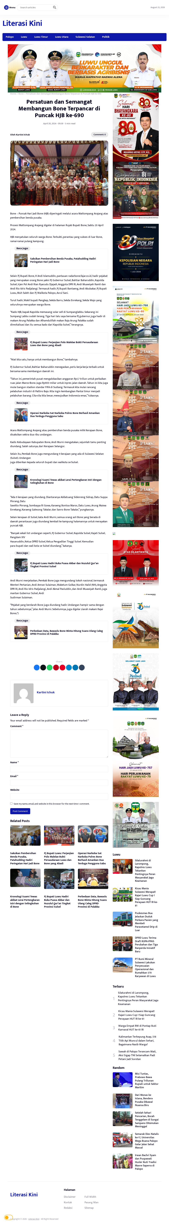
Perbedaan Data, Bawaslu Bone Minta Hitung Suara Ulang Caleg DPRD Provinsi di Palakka (66, 632)
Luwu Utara (61, 37)
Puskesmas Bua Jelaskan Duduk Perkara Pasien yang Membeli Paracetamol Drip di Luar (146, 922)
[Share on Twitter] (43, 667)
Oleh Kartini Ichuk (20, 134)
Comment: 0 (100, 134)
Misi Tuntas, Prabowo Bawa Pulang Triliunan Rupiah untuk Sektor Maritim (146, 1081)
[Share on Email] (56, 667)
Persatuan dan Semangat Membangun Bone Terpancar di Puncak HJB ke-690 (59, 108)
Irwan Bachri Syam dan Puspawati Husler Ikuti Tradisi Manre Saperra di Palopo (145, 1162)
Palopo (10, 37)
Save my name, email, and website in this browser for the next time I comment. (51, 804)
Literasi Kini (22, 23)
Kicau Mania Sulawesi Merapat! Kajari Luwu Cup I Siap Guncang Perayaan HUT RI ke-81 (146, 897)
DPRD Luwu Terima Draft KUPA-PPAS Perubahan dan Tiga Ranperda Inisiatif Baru (146, 945)
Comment (16, 726)
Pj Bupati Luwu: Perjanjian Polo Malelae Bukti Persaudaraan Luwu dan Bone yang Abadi (64, 344)
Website (14, 790)
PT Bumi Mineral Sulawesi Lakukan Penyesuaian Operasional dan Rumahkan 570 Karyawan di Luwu (145, 967)
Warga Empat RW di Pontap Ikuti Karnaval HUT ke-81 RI (137, 1028)
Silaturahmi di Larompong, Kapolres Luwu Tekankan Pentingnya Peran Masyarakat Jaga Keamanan (145, 870)
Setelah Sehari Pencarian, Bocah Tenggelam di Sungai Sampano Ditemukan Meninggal (147, 1120)
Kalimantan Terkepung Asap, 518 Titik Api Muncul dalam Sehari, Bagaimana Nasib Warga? (137, 1040)
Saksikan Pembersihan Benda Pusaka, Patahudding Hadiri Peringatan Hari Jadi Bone (63, 260)
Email (14, 776)
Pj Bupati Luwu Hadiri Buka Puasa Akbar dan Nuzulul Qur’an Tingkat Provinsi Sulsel (64, 565)
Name (14, 762)
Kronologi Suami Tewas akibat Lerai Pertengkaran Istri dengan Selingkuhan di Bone (65, 481)
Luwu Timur (41, 37)
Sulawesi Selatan (85, 37)
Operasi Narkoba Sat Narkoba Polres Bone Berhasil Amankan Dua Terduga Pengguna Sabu (65, 414)
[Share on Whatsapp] (49, 667)
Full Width (90, 1197)
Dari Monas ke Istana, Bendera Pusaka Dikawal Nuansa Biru (144, 1100)
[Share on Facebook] (37, 667)
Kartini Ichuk (46, 692)
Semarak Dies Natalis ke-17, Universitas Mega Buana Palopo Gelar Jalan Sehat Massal (147, 1141)
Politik (105, 37)
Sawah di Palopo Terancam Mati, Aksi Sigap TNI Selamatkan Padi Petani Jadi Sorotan (137, 1055)
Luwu (24, 37)
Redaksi (68, 1208)
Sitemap (89, 1208)
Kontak (68, 1202)
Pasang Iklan (91, 1202)
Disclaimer (70, 1197)
